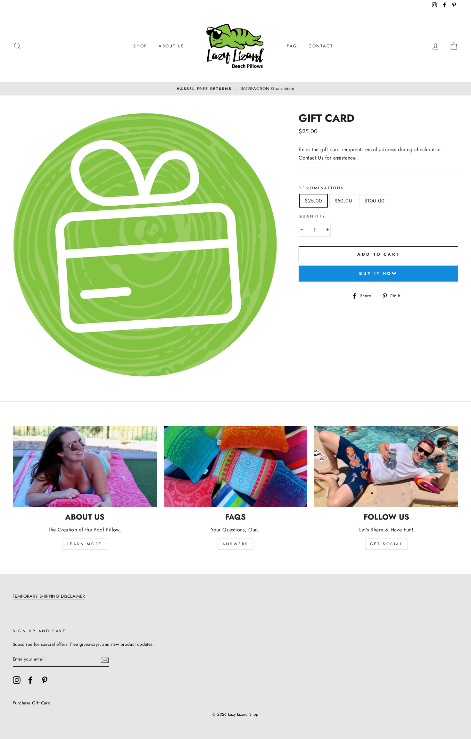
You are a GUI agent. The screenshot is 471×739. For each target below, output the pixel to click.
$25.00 (313, 200)
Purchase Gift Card (32, 703)
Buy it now (378, 273)
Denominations (321, 188)
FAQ (292, 46)
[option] (235, 88)
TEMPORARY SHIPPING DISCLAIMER (49, 596)
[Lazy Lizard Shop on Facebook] (30, 680)
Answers (235, 544)
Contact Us (311, 157)
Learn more (84, 544)
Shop (140, 46)
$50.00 (343, 200)
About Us (171, 46)
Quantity (312, 216)
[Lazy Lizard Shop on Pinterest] (44, 680)
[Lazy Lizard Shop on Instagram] (17, 680)
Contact (321, 46)
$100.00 (374, 200)
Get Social (386, 544)
